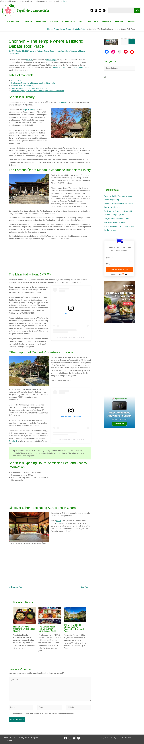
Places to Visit (13, 21)
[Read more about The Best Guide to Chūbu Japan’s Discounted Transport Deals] (75, 614)
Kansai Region (49, 51)
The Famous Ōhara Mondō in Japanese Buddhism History (33, 83)
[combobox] (119, 257)
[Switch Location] (130, 261)
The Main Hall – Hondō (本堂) (22, 86)
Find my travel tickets (119, 269)
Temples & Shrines (77, 51)
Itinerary (28, 21)
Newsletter (118, 21)
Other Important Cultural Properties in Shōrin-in (29, 88)
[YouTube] (100, 10)
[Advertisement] (50, 256)
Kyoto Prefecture (62, 51)
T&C (14, 738)
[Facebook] (91, 10)
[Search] (137, 10)
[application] (20, 21)
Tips (80, 21)
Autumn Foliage (36, 51)
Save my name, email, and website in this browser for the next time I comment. (43, 714)
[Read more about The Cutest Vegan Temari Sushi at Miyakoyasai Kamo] (49, 615)
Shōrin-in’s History (18, 80)
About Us (7, 738)
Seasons (105, 21)
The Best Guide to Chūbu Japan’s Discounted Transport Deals (74, 628)
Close (65, 1)
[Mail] (119, 52)
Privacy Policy (23, 738)
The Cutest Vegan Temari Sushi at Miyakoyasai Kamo (47, 629)
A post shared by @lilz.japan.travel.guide (71, 337)
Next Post (86, 587)
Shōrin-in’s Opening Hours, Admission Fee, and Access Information (37, 91)
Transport (54, 21)
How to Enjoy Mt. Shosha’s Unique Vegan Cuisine (24, 629)
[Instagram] (95, 10)
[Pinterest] (104, 10)
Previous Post (15, 587)
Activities (92, 21)
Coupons (131, 21)
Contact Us (9, 740)
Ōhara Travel (14, 54)
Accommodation (68, 21)
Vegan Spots (41, 21)
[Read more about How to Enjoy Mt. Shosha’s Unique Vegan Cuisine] (24, 615)
